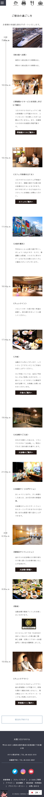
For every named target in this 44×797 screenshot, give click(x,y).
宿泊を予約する (22, 719)
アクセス (9, 783)
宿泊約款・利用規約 (34, 783)
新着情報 (6, 779)
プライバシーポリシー (16, 786)
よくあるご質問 (35, 779)
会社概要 (19, 783)
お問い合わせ (34, 786)
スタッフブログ (19, 779)
